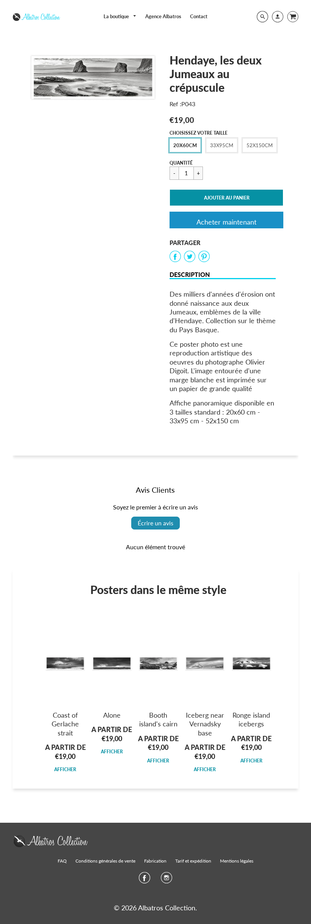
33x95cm (221, 145)
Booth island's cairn (158, 719)
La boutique (117, 16)
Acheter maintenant (226, 222)
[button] (226, 197)
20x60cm (185, 145)
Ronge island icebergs (251, 719)
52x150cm (260, 145)
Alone (112, 715)
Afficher (65, 769)
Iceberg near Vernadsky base (205, 724)
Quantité (181, 163)
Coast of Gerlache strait (65, 724)
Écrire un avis (155, 522)
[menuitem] (120, 16)
